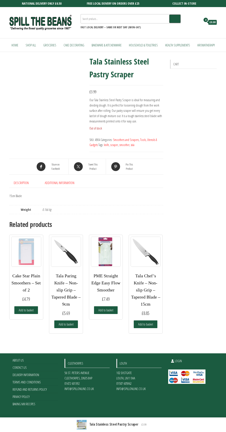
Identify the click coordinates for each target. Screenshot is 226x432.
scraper (114, 145)
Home (14, 45)
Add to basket (26, 310)
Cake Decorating (74, 45)
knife (106, 145)
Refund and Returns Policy (30, 389)
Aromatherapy (206, 45)
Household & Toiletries (143, 45)
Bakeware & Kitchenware (107, 45)
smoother (124, 145)
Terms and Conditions (27, 382)
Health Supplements (177, 45)
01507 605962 (124, 383)
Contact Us (20, 367)
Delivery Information (26, 375)
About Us (18, 360)
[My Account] (196, 22)
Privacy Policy (21, 396)
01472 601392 (72, 383)
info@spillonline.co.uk (79, 388)
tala (132, 145)
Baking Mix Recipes (24, 404)
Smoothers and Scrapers (126, 140)
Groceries (49, 45)
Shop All (31, 45)
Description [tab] (21, 183)
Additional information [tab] (59, 183)
